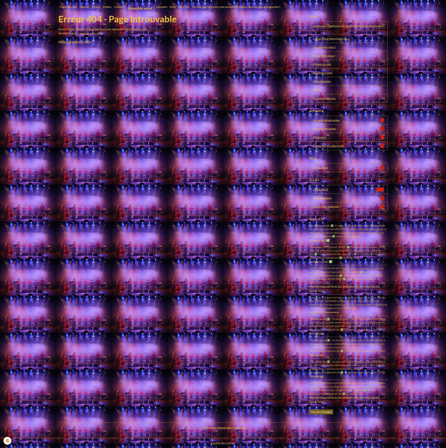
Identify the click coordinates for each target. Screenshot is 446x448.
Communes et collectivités (348, 145)
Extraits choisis (322, 64)
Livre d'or (184, 6)
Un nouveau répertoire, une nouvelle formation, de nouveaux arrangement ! (236, 6)
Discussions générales (348, 206)
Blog (173, 6)
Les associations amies (348, 120)
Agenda (84, 6)
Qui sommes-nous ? (324, 47)
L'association (348, 167)
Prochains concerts (324, 98)
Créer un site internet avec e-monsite (223, 427)
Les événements (348, 197)
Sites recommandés (348, 128)
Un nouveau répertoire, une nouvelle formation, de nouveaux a (348, 28)
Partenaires (348, 137)
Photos (96, 6)
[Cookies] (7, 441)
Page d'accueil (68, 6)
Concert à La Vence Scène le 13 (331, 38)
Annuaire (161, 6)
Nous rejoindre (322, 81)
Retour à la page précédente (75, 41)
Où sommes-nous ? (324, 55)
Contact (119, 6)
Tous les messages (321, 411)
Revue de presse (322, 72)
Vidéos (107, 6)
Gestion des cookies (223, 443)
